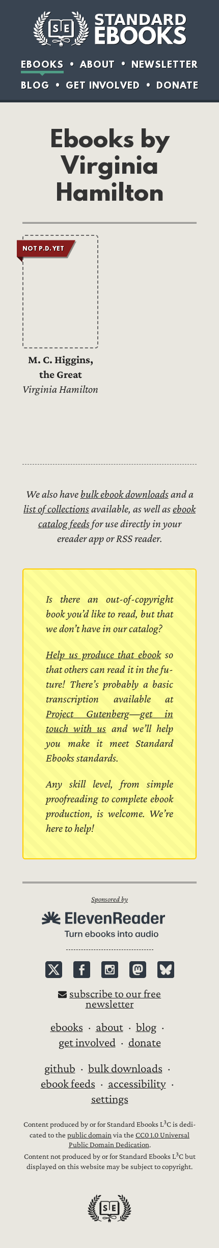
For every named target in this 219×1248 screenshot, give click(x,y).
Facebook (81, 969)
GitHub (59, 1068)
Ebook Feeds (68, 1084)
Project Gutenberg (87, 714)
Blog (35, 85)
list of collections (56, 509)
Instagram (109, 969)
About (97, 64)
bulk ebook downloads (124, 494)
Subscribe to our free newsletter (115, 999)
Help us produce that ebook (103, 654)
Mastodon (137, 969)
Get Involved (103, 85)
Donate (177, 85)
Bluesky (165, 969)
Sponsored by (109, 899)
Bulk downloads (125, 1068)
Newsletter (164, 64)
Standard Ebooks (109, 29)
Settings (109, 1099)
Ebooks (42, 64)
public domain (89, 1135)
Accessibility (137, 1084)
